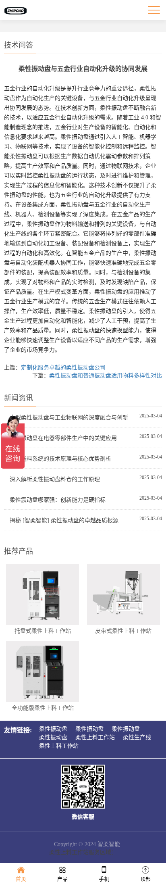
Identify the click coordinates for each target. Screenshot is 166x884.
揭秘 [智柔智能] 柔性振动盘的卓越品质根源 (64, 520)
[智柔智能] (15, 10)
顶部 (145, 879)
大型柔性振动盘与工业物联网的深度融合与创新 (69, 418)
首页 (21, 879)
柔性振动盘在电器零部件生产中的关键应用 (63, 438)
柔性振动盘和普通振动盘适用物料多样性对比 (105, 376)
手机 (104, 879)
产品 (62, 879)
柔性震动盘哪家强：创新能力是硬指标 (58, 500)
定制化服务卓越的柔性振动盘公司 (63, 368)
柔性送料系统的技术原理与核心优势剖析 (60, 459)
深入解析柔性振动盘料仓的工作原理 (55, 479)
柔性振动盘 (53, 729)
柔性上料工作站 (95, 737)
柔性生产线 (137, 737)
